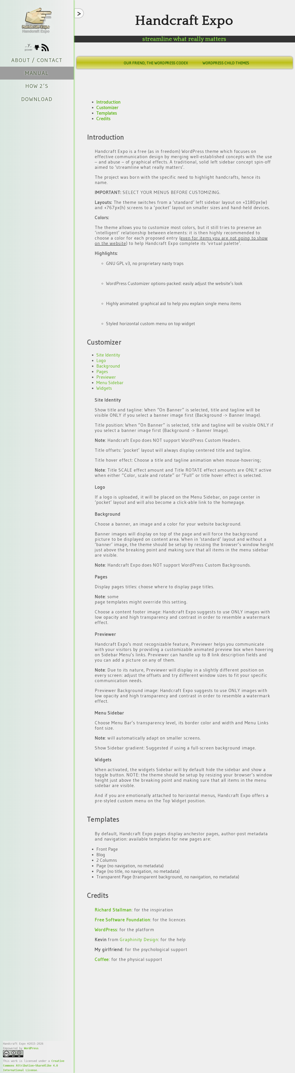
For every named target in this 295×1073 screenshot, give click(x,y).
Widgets (104, 388)
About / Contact (36, 60)
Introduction (108, 102)
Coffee (102, 959)
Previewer (106, 377)
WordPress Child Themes (226, 63)
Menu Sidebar (110, 382)
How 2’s (36, 86)
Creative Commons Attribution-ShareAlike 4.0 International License (33, 1065)
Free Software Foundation (122, 919)
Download (37, 98)
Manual (36, 73)
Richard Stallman (113, 909)
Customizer (107, 107)
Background (108, 366)
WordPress (31, 1048)
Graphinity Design (139, 939)
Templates (106, 113)
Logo (101, 360)
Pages (102, 371)
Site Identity (108, 355)
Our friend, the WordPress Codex (156, 63)
